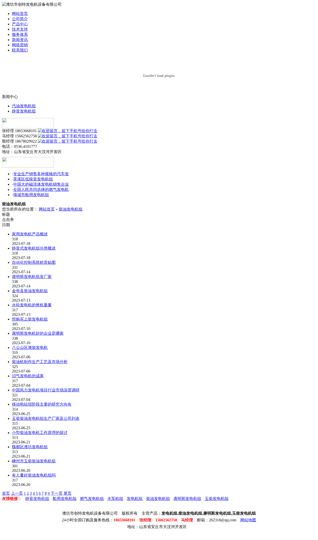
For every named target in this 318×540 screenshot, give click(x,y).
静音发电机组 (24, 111)
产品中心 (20, 24)
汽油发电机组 (24, 106)
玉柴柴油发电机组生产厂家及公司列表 (46, 418)
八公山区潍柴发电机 (30, 347)
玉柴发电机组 (217, 498)
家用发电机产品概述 (30, 234)
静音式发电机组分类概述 (34, 248)
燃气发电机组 (92, 498)
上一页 (17, 493)
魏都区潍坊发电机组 (30, 447)
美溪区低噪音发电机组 (33, 179)
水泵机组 (115, 498)
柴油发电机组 (70, 209)
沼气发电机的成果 (28, 376)
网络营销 (20, 45)
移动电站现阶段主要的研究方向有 (42, 404)
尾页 (68, 493)
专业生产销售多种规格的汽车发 (41, 174)
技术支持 (20, 29)
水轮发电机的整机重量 (32, 305)
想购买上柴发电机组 (30, 319)
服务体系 (20, 34)
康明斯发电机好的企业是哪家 (38, 333)
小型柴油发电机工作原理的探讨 (40, 433)
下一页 (57, 493)
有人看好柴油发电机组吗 (34, 475)
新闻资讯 (20, 40)
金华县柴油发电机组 (30, 291)
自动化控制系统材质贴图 (34, 262)
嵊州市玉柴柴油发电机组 (34, 461)
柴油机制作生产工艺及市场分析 (40, 362)
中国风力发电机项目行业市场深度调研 (46, 390)
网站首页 (20, 13)
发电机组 (135, 498)
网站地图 (248, 520)
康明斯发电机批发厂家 (32, 276)
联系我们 (20, 50)
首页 (6, 493)
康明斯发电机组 (187, 498)
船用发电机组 (65, 498)
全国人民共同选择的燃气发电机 (41, 189)
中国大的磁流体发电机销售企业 (41, 184)
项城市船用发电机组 (31, 195)
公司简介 (20, 19)
